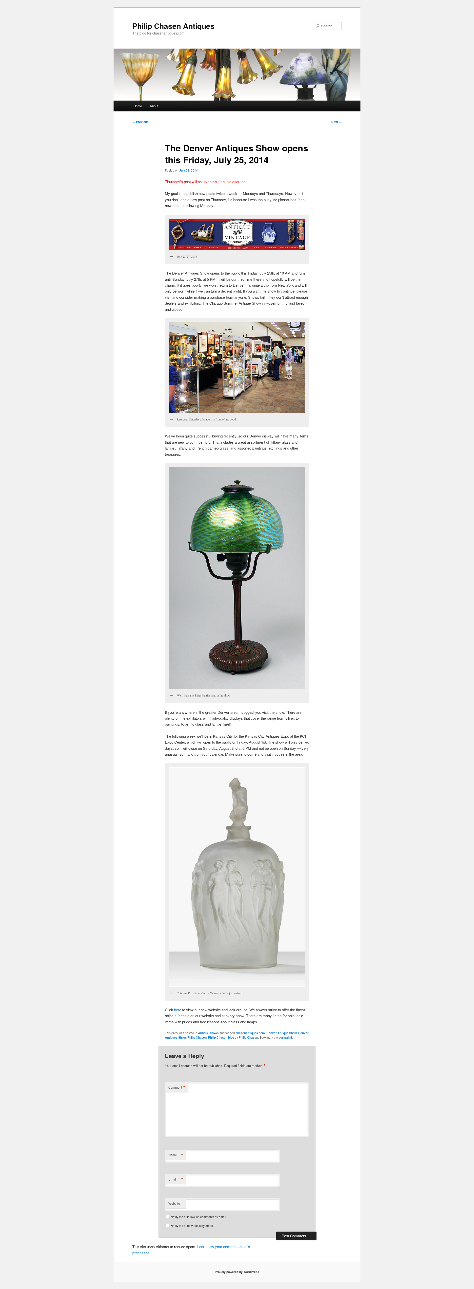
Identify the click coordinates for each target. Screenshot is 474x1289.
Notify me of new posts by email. (192, 1225)
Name (175, 1155)
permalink (286, 1037)
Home (138, 106)
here (177, 1009)
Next (336, 122)
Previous (140, 122)
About (154, 106)
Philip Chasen (197, 1037)
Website (174, 1203)
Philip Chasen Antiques (173, 25)
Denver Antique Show (281, 1033)
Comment (176, 1087)
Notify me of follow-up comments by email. (199, 1217)
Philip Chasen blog (221, 1037)
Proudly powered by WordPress (237, 1272)
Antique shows (208, 1033)
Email (175, 1179)
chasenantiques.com (250, 1033)
